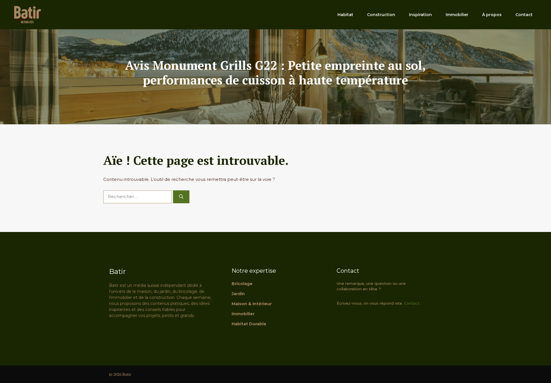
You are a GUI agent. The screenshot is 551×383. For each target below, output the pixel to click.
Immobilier (457, 14)
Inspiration (420, 14)
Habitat (345, 14)
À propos (492, 14)
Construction (381, 14)
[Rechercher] (181, 196)
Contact (524, 14)
